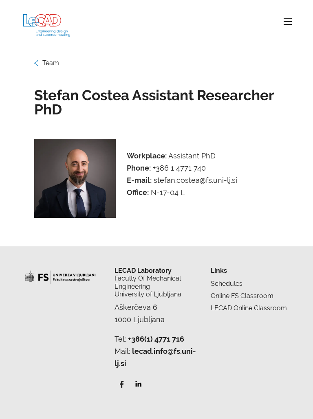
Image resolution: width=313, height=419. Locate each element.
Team (50, 63)
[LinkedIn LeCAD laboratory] (138, 383)
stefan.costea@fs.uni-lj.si (195, 180)
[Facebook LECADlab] (122, 383)
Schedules (226, 283)
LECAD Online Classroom (249, 308)
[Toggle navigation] (287, 21)
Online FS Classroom (242, 296)
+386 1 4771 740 (179, 168)
